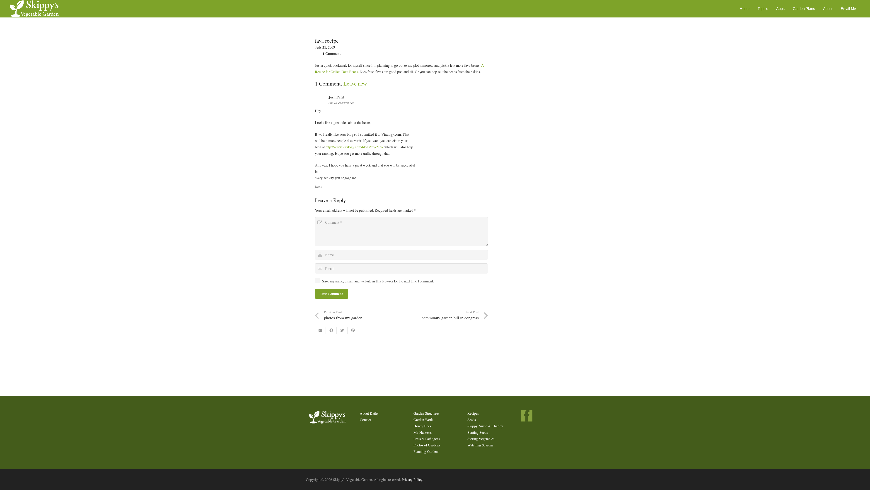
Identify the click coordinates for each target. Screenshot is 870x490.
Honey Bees (422, 426)
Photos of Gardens (426, 445)
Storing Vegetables (480, 438)
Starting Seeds (477, 432)
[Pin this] (353, 330)
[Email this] (320, 330)
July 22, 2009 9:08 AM (341, 102)
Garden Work (423, 419)
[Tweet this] (342, 330)
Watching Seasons (480, 445)
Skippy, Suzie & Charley (485, 426)
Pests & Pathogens (426, 438)
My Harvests (422, 432)
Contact (365, 419)
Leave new (355, 83)
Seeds (471, 419)
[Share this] (331, 330)
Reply (318, 186)
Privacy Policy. (412, 479)
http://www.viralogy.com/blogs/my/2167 (354, 147)
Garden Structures (426, 413)
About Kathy (369, 413)
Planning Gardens (426, 451)
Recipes (473, 413)
